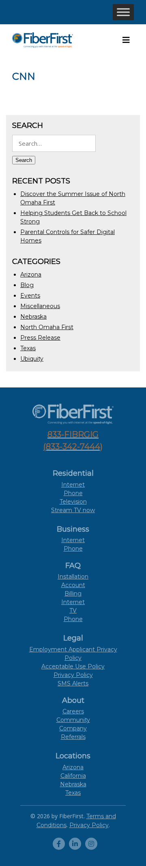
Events (30, 295)
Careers (73, 711)
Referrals (73, 736)
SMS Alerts (73, 683)
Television (73, 501)
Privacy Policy (73, 675)
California (73, 775)
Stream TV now (73, 510)
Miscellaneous (40, 306)
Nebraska (33, 316)
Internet (73, 484)
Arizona (30, 274)
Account (73, 585)
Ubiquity (31, 358)
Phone (73, 493)
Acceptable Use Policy (73, 666)
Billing (73, 593)
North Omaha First (46, 327)
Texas (28, 348)
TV (73, 610)
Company (73, 728)
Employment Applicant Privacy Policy (73, 654)
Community (73, 719)
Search (23, 160)
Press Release (40, 337)
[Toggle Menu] (123, 12)
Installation (73, 576)
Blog (27, 285)
